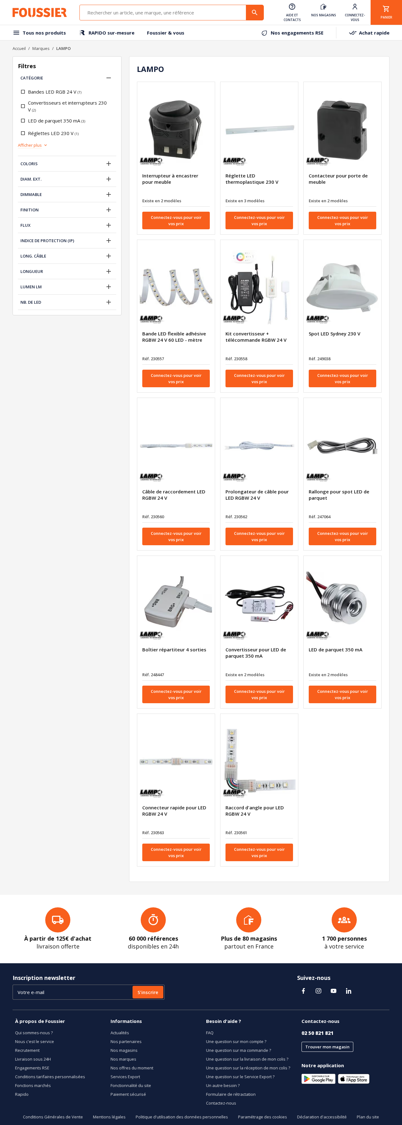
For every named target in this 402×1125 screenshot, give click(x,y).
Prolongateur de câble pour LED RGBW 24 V (257, 494)
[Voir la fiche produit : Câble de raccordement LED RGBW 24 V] (176, 445)
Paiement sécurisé (128, 1094)
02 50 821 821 (318, 1033)
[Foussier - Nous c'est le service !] (40, 12)
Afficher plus (30, 145)
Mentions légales (109, 1117)
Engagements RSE (32, 1068)
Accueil (19, 48)
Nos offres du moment (132, 1068)
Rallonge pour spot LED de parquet (339, 494)
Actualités (120, 1032)
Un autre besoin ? (223, 1085)
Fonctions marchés (33, 1085)
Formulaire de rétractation (231, 1094)
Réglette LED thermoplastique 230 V (251, 178)
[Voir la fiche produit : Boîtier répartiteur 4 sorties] (176, 603)
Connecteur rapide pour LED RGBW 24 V (174, 810)
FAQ (210, 1032)
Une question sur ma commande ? (238, 1050)
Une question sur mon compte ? (236, 1041)
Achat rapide (374, 33)
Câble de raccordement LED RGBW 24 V (173, 494)
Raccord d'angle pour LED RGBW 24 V (254, 810)
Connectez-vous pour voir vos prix (176, 220)
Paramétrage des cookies (262, 1117)
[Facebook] (303, 991)
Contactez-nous (221, 1103)
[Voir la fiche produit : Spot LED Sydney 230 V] (342, 287)
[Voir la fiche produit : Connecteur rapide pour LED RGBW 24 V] (176, 761)
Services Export (125, 1076)
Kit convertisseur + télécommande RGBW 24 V (255, 336)
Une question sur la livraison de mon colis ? (247, 1059)
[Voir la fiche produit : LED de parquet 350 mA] (342, 603)
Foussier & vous (165, 33)
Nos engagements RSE (297, 33)
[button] (109, 78)
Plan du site (368, 1117)
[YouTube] (333, 991)
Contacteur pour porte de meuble (338, 178)
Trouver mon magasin (327, 1047)
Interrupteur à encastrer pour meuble (170, 178)
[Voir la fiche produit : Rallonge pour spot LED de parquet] (342, 445)
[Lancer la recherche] (254, 12)
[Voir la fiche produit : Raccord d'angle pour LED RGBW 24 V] (259, 761)
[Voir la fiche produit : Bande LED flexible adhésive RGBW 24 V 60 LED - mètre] (176, 287)
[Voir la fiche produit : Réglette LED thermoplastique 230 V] (259, 129)
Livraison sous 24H (33, 1059)
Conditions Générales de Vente (53, 1117)
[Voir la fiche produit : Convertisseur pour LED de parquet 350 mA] (259, 603)
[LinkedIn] (348, 991)
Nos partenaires (126, 1041)
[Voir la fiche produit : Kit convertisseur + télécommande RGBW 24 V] (259, 287)
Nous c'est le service (34, 1041)
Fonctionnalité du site (131, 1085)
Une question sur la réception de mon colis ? (248, 1068)
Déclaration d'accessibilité (322, 1117)
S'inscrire (148, 992)
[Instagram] (318, 991)
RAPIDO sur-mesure (111, 33)
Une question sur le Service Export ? (240, 1076)
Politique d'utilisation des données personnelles (182, 1117)
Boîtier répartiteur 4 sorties (174, 649)
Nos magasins (124, 1050)
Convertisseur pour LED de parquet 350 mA (255, 652)
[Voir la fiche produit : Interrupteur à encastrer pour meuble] (176, 129)
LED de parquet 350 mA (335, 649)
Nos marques (123, 1059)
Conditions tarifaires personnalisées (50, 1076)
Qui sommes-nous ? (34, 1032)
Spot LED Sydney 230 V (334, 333)
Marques (41, 48)
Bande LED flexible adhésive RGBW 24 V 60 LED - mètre (174, 336)
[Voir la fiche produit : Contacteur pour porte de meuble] (342, 129)
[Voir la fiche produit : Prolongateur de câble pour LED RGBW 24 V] (259, 445)
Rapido (22, 1094)
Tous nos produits (44, 33)
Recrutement (27, 1050)
